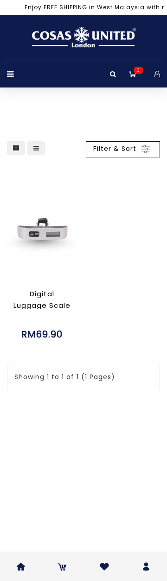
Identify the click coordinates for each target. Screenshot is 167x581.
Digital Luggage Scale (42, 299)
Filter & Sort (116, 148)
